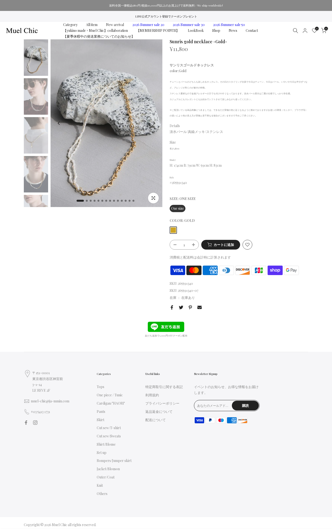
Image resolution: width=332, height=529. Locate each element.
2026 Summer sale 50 (229, 24)
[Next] (154, 123)
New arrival (115, 24)
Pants (101, 411)
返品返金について (159, 411)
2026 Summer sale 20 (148, 24)
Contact (252, 30)
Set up (101, 452)
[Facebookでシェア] (172, 307)
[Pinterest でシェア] (190, 307)
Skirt (100, 419)
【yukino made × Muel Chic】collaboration (95, 30)
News (233, 30)
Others (102, 493)
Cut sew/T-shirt (109, 427)
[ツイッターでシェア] (181, 307)
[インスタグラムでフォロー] (35, 422)
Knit (100, 485)
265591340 (185, 283)
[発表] (166, 5)
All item (91, 24)
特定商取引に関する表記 (164, 386)
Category (70, 24)
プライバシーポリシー (162, 403)
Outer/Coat (105, 477)
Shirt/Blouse (106, 444)
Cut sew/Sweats (109, 436)
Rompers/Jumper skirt (114, 460)
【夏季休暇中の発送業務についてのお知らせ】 (99, 36)
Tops (100, 386)
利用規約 (152, 395)
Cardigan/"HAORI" (111, 403)
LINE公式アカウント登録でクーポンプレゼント (166, 16)
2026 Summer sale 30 (189, 24)
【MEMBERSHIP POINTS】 (157, 30)
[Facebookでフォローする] (26, 422)
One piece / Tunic (110, 395)
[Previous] (59, 123)
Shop (216, 30)
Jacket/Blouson (108, 469)
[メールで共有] (199, 307)
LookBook (196, 30)
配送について (155, 419)
